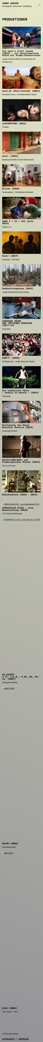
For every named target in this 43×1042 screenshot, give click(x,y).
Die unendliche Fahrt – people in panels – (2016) (20, 392)
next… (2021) (10, 156)
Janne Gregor (10, 3)
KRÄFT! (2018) (11, 358)
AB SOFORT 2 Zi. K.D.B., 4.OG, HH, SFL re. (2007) (20, 677)
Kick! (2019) (10, 256)
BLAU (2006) (9, 1008)
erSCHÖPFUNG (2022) (14, 123)
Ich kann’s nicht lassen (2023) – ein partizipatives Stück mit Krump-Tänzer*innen (21, 53)
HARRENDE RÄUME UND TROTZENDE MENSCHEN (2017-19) (17, 323)
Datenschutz (8, 1039)
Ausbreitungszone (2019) (17, 288)
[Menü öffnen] (39, 5)
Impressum (23, 1039)
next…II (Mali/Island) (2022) (21, 91)
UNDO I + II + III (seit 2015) (17, 222)
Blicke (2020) (11, 189)
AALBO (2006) (10, 843)
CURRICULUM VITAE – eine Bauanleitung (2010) (17, 509)
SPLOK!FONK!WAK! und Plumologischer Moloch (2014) (21, 461)
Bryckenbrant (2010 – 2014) (19, 495)
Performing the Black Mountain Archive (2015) (17, 426)
